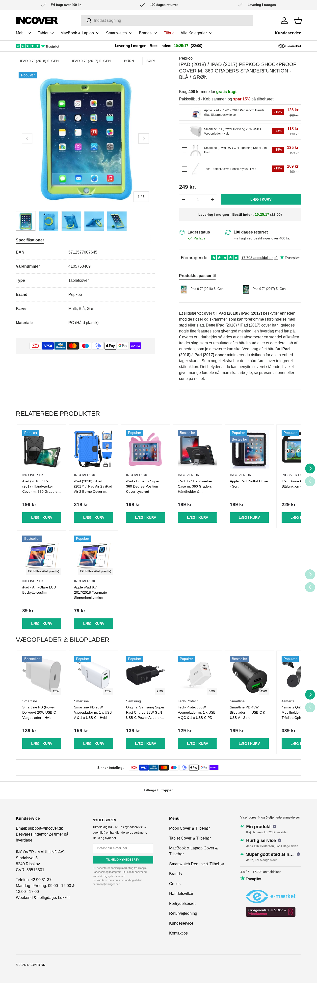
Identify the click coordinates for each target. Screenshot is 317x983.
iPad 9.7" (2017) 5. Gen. (92, 61)
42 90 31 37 (41, 880)
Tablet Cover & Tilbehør (190, 838)
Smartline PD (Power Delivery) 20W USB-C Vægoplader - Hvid (39, 712)
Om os (175, 884)
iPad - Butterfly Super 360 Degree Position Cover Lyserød (142, 486)
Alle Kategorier (194, 33)
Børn (129, 61)
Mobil (21, 33)
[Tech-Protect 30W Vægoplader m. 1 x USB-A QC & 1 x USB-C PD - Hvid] (197, 675)
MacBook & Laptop (77, 33)
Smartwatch (116, 33)
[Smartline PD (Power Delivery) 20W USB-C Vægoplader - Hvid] (196, 131)
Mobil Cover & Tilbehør (189, 828)
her (117, 884)
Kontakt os (178, 933)
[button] (298, 20)
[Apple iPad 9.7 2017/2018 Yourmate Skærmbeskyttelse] (93, 555)
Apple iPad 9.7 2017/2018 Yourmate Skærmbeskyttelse (90, 592)
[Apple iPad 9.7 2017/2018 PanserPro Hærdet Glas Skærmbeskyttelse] (196, 112)
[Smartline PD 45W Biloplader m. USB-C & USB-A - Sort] (249, 675)
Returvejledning (183, 913)
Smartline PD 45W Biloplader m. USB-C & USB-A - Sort (247, 712)
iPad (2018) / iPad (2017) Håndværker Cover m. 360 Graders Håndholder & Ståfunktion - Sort (39, 491)
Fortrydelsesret (182, 903)
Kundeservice (288, 33)
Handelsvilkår (181, 893)
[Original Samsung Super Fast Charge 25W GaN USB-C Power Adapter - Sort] (145, 675)
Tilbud (169, 33)
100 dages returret (251, 232)
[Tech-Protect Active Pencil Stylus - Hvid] (196, 169)
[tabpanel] (85, 287)
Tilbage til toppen (159, 790)
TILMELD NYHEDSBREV (122, 860)
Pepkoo (186, 58)
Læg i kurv (260, 199)
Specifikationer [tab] (30, 240)
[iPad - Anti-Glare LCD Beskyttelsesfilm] (41, 555)
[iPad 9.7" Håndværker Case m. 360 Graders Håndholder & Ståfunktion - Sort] (197, 449)
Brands (145, 33)
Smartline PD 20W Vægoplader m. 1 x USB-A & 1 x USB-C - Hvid (93, 712)
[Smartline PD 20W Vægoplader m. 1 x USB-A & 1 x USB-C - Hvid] (93, 675)
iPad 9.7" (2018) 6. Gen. (40, 61)
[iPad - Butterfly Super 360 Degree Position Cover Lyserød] (145, 449)
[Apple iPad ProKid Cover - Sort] (249, 449)
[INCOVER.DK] (37, 20)
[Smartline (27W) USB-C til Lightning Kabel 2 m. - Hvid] (196, 150)
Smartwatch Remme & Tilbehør (196, 864)
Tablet (43, 33)
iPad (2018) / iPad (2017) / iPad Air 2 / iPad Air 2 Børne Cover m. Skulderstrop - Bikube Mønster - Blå (93, 491)
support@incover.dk (45, 828)
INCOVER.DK (35, 965)
